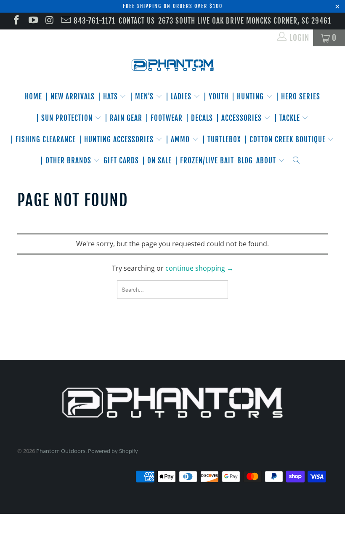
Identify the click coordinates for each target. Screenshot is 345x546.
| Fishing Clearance (43, 139)
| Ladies (180, 96)
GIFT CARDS (121, 160)
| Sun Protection (65, 118)
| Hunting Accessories (117, 139)
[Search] (296, 161)
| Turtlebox (221, 139)
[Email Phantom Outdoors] (65, 21)
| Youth (216, 96)
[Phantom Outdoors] (172, 65)
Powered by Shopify (113, 451)
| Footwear (164, 118)
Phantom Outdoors (60, 451)
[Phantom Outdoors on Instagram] (49, 21)
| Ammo (179, 139)
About (267, 160)
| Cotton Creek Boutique (286, 139)
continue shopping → (199, 268)
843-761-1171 (94, 20)
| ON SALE (157, 160)
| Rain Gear (123, 118)
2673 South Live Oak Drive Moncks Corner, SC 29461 (244, 20)
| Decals (199, 118)
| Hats (109, 96)
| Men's (143, 96)
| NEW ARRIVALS (70, 96)
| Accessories (240, 118)
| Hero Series (298, 96)
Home (33, 96)
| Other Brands (66, 160)
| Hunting (249, 96)
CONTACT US (137, 20)
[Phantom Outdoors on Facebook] (16, 21)
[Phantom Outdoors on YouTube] (32, 21)
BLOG (245, 160)
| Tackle (288, 118)
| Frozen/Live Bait (204, 160)
